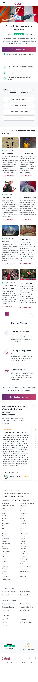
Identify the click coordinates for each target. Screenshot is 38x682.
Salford (22, 556)
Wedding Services (26, 607)
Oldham (22, 544)
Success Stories (7, 595)
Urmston (23, 569)
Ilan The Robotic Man (28, 198)
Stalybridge (24, 559)
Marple (22, 539)
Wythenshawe (6, 579)
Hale (3, 521)
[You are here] (2, 491)
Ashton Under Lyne (8, 506)
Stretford (4, 564)
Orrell (3, 546)
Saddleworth (24, 554)
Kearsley (4, 531)
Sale (3, 556)
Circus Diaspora (26, 283)
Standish (4, 561)
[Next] (34, 407)
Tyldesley (5, 569)
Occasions (5, 610)
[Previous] (27, 407)
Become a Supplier (8, 592)
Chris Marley (6, 198)
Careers (4, 622)
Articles (23, 619)
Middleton (5, 541)
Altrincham (5, 503)
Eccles (22, 516)
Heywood (23, 523)
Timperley (5, 566)
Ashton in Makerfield (27, 503)
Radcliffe (23, 549)
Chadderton (5, 511)
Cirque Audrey (25, 239)
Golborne (23, 518)
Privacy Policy (5, 663)
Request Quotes (7, 604)
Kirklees (22, 531)
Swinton (23, 564)
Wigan (22, 574)
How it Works (25, 592)
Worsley (23, 576)
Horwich (23, 526)
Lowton (22, 536)
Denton (4, 513)
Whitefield (5, 574)
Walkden (4, 571)
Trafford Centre (25, 566)
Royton (4, 554)
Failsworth (5, 518)
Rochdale (23, 551)
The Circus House (26, 154)
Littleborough (6, 536)
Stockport (23, 561)
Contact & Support (26, 622)
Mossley (23, 541)
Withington (5, 576)
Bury (21, 508)
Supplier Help (25, 595)
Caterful (4, 625)
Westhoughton (25, 571)
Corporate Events (8, 607)
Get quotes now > (8, 176)
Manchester (5, 539)
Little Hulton (24, 533)
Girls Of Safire (7, 154)
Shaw (3, 559)
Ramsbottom (6, 551)
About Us (5, 619)
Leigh (3, 533)
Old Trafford (6, 544)
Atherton (23, 506)
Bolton (4, 508)
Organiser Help (25, 610)
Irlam (21, 528)
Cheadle (23, 511)
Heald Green (6, 523)
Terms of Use (14, 663)
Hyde (3, 528)
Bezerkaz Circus (14, 477)
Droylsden (23, 513)
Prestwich (5, 549)
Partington (23, 546)
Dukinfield (5, 516)
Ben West (5, 242)
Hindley (4, 526)
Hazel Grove (24, 521)
